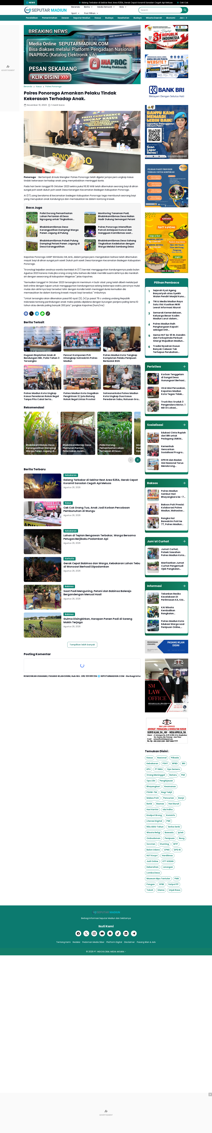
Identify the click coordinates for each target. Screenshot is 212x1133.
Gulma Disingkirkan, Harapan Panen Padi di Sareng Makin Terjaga (97, 620)
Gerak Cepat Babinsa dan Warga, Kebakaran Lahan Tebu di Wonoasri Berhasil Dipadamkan (101, 565)
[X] (31, 313)
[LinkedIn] (126, 933)
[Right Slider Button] (185, 18)
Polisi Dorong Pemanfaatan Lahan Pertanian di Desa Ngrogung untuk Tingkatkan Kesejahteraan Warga (56, 216)
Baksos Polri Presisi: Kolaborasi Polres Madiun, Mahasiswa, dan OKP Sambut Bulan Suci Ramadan (173, 507)
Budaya (109, 17)
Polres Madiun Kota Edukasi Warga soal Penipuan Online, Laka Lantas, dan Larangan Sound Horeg (172, 624)
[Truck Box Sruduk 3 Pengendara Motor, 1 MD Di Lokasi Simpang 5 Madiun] (153, 406)
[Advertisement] (106, 1113)
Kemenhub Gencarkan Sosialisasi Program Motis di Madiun (173, 449)
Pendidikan (32, 17)
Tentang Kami (63, 942)
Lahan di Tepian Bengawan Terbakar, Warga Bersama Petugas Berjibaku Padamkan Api (99, 537)
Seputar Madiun (81, 17)
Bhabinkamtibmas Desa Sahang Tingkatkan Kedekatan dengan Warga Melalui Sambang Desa (117, 243)
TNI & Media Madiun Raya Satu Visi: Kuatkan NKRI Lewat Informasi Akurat (168, 304)
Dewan (65, 17)
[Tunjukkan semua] (184, 366)
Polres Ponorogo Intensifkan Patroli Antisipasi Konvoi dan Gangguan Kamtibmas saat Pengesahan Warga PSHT (115, 230)
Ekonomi (170, 17)
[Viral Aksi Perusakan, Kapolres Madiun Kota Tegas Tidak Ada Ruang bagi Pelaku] (153, 392)
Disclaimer (129, 942)
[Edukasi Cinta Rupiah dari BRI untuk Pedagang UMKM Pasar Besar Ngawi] (153, 437)
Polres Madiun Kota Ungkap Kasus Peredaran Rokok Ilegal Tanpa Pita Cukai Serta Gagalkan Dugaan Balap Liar (41, 396)
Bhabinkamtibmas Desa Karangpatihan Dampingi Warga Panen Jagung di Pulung (59, 230)
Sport (74, 13)
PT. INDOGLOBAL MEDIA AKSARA (109, 951)
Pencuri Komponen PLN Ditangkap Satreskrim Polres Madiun (80, 358)
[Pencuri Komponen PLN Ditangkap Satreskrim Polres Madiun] (82, 339)
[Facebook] (26, 313)
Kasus (98, 17)
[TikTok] (118, 933)
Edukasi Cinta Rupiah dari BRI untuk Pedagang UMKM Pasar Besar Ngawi (173, 435)
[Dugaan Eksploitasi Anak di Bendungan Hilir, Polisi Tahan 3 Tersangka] (42, 339)
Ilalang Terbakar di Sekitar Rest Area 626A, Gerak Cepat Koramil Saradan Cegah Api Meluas (75, 2)
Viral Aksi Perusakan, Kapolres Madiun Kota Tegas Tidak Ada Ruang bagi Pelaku (173, 391)
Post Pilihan (89, 13)
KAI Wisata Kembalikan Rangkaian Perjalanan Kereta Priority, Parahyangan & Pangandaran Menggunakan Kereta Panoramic (172, 610)
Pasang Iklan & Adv (146, 942)
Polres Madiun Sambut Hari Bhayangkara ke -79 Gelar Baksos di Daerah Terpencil (173, 494)
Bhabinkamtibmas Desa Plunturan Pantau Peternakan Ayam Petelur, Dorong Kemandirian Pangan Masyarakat (77, 448)
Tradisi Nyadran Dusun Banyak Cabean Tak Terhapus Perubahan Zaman (166, 349)
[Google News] (110, 933)
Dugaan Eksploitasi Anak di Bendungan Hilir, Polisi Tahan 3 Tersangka (41, 358)
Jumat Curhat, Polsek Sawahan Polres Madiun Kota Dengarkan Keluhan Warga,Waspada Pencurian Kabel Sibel (172, 552)
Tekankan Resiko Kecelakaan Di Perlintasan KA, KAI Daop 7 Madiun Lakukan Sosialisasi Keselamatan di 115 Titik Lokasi (172, 596)
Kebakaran (71, 475)
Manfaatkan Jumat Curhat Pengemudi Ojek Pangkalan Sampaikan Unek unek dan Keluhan (172, 565)
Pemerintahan (49, 17)
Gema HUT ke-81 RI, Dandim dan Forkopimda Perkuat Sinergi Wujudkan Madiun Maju (169, 338)
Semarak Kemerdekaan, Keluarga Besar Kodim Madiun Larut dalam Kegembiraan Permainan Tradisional (168, 315)
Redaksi (76, 942)
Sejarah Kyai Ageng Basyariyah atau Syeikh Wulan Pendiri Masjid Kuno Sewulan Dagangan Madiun (169, 293)
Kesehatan (123, 17)
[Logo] (106, 912)
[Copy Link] (48, 313)
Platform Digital (114, 942)
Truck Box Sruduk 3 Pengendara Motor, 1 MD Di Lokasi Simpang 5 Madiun (173, 404)
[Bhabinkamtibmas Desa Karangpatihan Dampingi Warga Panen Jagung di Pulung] (32, 231)
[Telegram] (37, 313)
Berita (87, 6)
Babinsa (69, 586)
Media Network (104, 6)
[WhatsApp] (42, 313)
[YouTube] (102, 933)
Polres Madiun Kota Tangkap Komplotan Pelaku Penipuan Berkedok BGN (120, 358)
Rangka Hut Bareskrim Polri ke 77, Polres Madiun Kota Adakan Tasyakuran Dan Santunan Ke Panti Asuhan (172, 521)
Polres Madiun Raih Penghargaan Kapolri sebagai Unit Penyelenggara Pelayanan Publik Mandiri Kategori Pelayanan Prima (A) (168, 326)
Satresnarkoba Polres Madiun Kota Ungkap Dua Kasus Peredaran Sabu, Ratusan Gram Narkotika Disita (122, 396)
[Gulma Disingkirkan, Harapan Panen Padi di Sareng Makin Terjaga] (42, 625)
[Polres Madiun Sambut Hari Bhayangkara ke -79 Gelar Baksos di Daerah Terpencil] (153, 495)
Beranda (75, 6)
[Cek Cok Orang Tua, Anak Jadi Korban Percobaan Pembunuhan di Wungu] (42, 513)
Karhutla (69, 558)
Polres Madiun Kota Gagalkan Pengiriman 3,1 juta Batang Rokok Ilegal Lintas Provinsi (81, 396)
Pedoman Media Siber (93, 942)
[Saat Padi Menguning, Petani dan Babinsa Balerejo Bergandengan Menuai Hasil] (42, 597)
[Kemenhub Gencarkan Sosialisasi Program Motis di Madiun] (153, 450)
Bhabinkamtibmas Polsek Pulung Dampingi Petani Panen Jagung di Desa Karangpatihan (60, 243)
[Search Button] (185, 10)
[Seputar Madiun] (45, 10)
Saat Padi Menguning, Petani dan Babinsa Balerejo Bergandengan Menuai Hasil (97, 592)
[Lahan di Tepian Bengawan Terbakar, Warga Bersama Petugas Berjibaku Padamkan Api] (42, 541)
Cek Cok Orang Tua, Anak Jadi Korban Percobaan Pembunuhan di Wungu (165, 2)
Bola (122, 6)
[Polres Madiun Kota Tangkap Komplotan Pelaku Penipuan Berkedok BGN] (122, 339)
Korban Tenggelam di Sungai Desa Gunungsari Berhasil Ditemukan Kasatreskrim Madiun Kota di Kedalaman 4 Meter (173, 377)
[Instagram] (94, 933)
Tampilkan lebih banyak (82, 644)
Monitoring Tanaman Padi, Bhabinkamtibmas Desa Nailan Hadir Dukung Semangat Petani (116, 216)
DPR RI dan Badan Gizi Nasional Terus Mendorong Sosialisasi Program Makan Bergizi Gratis (173, 463)
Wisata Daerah (154, 17)
